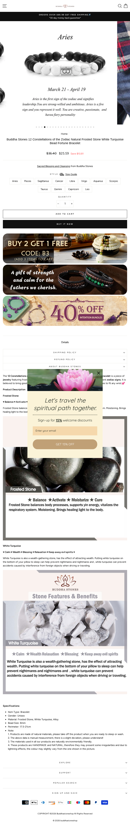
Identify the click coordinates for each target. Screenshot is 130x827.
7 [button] (53, 127)
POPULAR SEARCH (65, 783)
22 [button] (94, 127)
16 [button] (78, 127)
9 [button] (59, 127)
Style (54, 174)
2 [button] (39, 127)
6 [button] (50, 127)
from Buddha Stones (65, 166)
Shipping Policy (65, 352)
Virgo (84, 181)
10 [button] (61, 127)
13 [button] (69, 127)
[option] (65, 16)
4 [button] (45, 127)
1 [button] (37, 127)
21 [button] (91, 127)
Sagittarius (43, 181)
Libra (72, 181)
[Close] (99, 373)
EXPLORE (65, 763)
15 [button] (75, 127)
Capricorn (73, 189)
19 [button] (86, 127)
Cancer (59, 181)
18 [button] (83, 127)
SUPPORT (65, 773)
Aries (15, 181)
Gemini (58, 189)
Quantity (65, 197)
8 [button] (56, 127)
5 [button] (48, 127)
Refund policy (64, 359)
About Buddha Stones (65, 366)
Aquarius (98, 181)
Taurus (44, 189)
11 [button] (64, 127)
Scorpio (113, 181)
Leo (87, 189)
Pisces (27, 181)
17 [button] (80, 127)
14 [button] (72, 127)
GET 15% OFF (65, 444)
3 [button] (42, 127)
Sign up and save (65, 793)
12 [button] (67, 127)
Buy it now (65, 224)
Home (64, 133)
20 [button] (88, 127)
